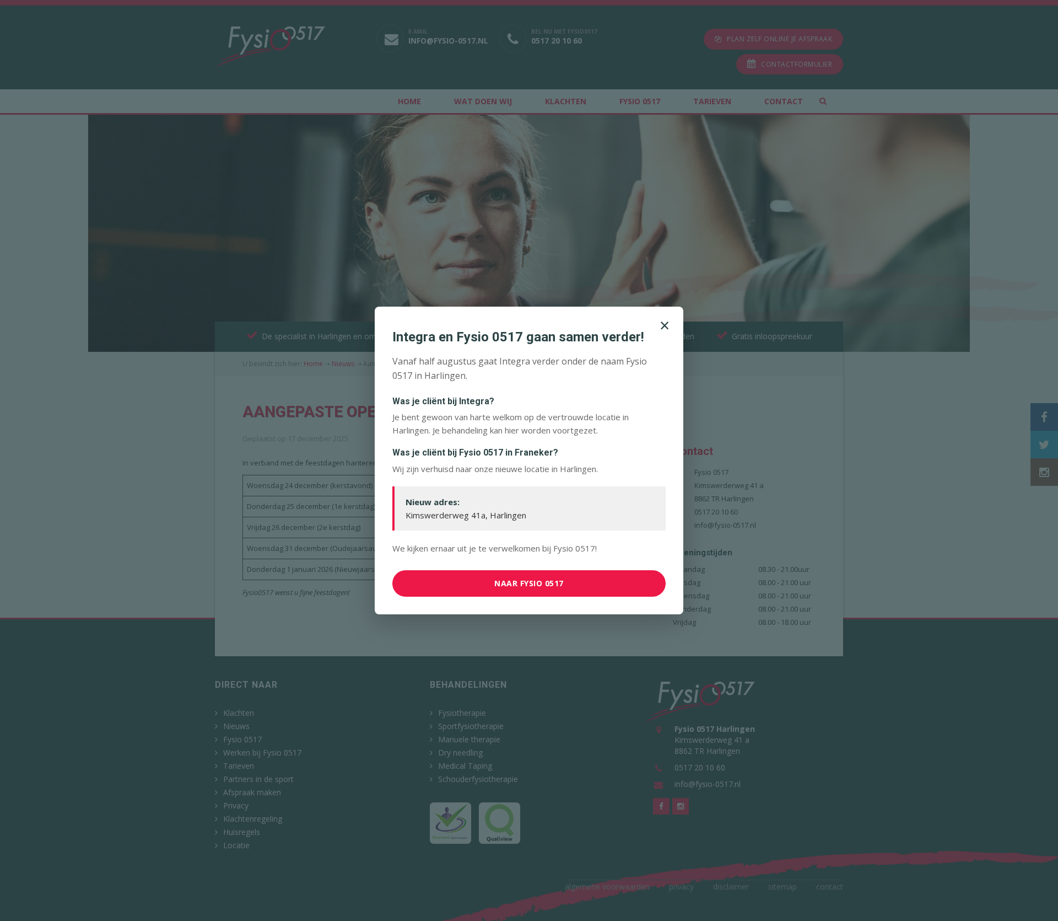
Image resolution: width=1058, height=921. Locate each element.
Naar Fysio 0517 (529, 583)
